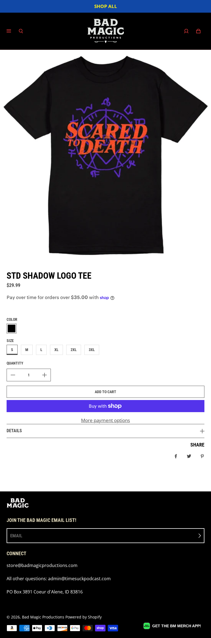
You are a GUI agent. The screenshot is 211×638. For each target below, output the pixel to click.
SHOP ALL (105, 6)
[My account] (186, 31)
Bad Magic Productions (43, 617)
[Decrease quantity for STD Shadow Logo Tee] (13, 375)
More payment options (105, 420)
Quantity (15, 363)
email (16, 535)
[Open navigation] (13, 31)
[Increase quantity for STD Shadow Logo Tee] (44, 375)
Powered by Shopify (83, 617)
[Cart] (198, 31)
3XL (92, 349)
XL (56, 349)
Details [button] (14, 430)
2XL (74, 349)
